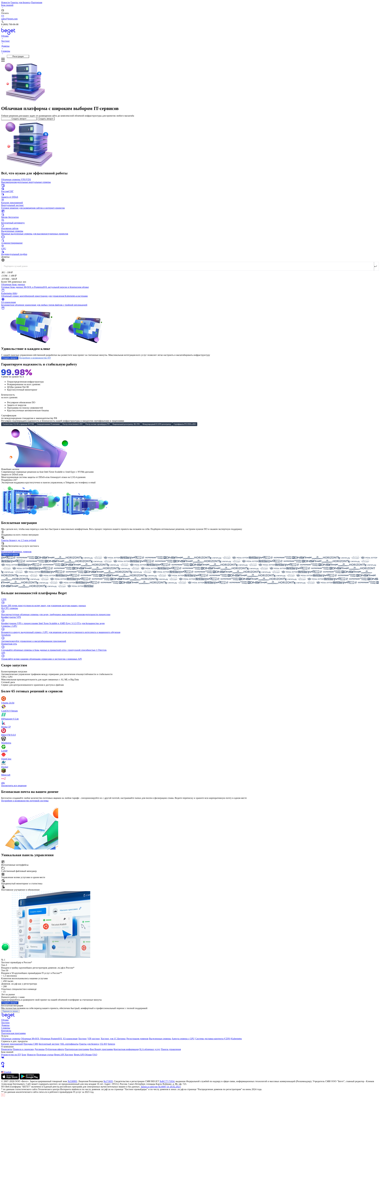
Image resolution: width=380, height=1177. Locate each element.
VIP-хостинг (93, 1038)
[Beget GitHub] (190, 1063)
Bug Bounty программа (101, 1049)
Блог (24, 1054)
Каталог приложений (12, 1044)
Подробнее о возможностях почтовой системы (25, 800)
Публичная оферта (54, 1049)
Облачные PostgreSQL (51, 1038)
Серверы (5, 1028)
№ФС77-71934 (167, 1081)
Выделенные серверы (160, 1038)
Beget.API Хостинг (63, 1054)
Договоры (39, 1049)
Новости (5, 2)
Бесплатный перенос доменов (16, 551)
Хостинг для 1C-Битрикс (113, 1038)
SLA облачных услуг (149, 1049)
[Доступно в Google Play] (30, 1078)
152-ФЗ (103, 1044)
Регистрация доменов (137, 1038)
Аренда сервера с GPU (183, 1038)
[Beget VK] (190, 1057)
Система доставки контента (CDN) (213, 1038)
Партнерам (36, 2)
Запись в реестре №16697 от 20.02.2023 (160, 1086)
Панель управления (171, 1049)
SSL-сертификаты (69, 1044)
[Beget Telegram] (190, 1066)
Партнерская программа (13, 1033)
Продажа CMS (30, 1044)
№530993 (72, 1081)
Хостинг (5, 1022)
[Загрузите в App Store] (10, 1078)
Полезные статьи (45, 1054)
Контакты (6, 1030)
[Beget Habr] (190, 1069)
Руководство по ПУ (11, 1054)
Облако (5, 1020)
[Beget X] (190, 1060)
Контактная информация (126, 1049)
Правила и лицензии (23, 1049)
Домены (5, 1025)
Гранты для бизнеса (20, 2)
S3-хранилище (70, 1038)
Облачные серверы (10, 1038)
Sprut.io (111, 1044)
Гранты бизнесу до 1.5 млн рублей (18, 540)
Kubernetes (236, 1038)
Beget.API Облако (83, 1054)
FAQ (94, 1054)
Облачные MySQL (30, 1038)
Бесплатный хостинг (49, 1044)
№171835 (108, 1081)
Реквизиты (6, 1049)
